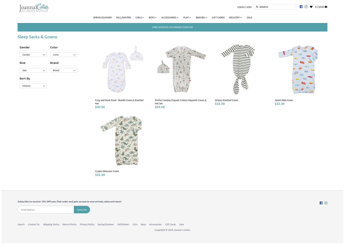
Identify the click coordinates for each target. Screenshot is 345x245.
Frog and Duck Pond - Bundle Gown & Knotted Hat (119, 102)
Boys (143, 224)
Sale (181, 224)
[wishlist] (313, 6)
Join (249, 6)
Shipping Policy (51, 224)
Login (240, 6)
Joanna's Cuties (182, 229)
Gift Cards (170, 224)
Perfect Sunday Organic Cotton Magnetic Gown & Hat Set (180, 102)
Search (21, 224)
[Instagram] (306, 6)
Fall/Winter (123, 224)
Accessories (155, 224)
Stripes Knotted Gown (226, 100)
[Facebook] (301, 6)
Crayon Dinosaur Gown (107, 171)
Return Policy (69, 224)
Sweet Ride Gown (284, 100)
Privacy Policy (87, 224)
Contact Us (34, 224)
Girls (135, 224)
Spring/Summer (106, 224)
